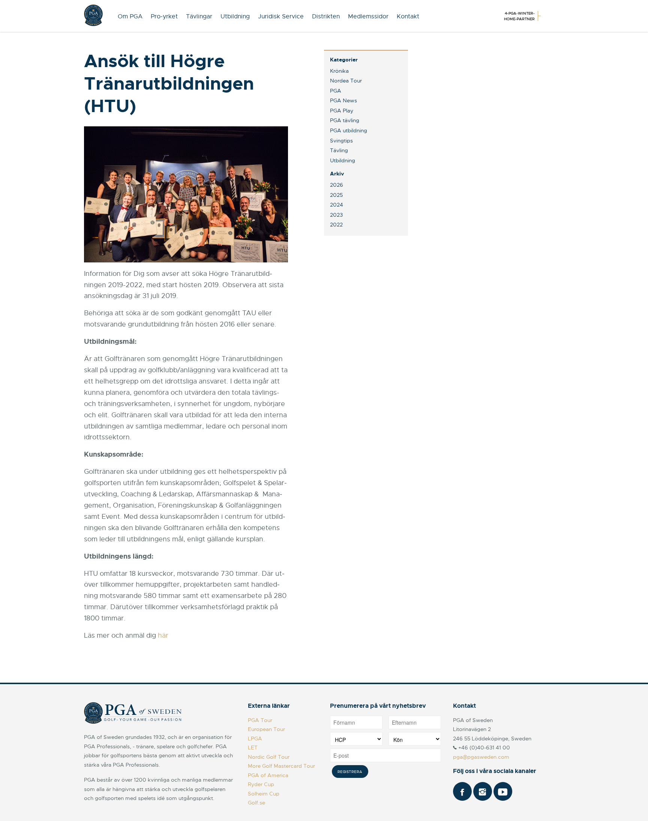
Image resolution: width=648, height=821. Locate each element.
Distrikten (326, 16)
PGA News (343, 100)
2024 (336, 204)
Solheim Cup (263, 793)
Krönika (339, 70)
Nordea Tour (346, 80)
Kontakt (408, 16)
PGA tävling (344, 120)
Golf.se (256, 802)
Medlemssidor (368, 16)
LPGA (255, 738)
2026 (336, 184)
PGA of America (268, 775)
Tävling (339, 150)
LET (253, 747)
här (163, 635)
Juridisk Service (281, 16)
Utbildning (235, 16)
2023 (336, 214)
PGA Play (341, 110)
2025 (336, 195)
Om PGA (130, 16)
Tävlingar (199, 16)
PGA (335, 90)
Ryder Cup (261, 784)
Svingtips (341, 140)
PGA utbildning (348, 130)
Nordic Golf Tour (269, 757)
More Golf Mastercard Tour (281, 766)
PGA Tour (260, 720)
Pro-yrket (164, 16)
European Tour (266, 729)
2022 (336, 224)
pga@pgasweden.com (481, 757)
